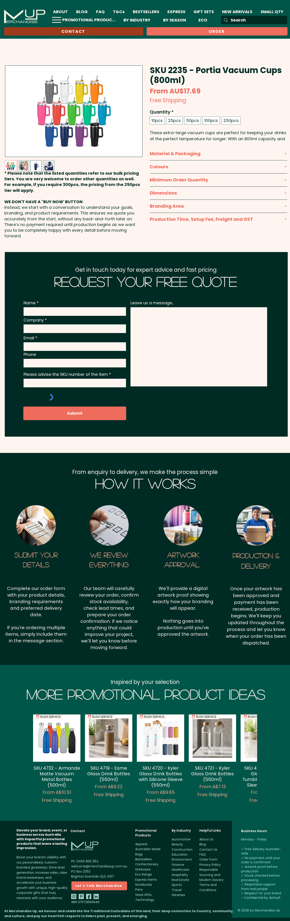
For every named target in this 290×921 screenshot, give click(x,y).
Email (29, 338)
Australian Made (148, 849)
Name (30, 303)
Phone (30, 354)
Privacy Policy (210, 864)
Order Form (208, 859)
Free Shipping (168, 100)
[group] (145, 761)
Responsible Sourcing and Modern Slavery (211, 874)
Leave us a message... (152, 303)
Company (34, 320)
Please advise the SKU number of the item (66, 374)
